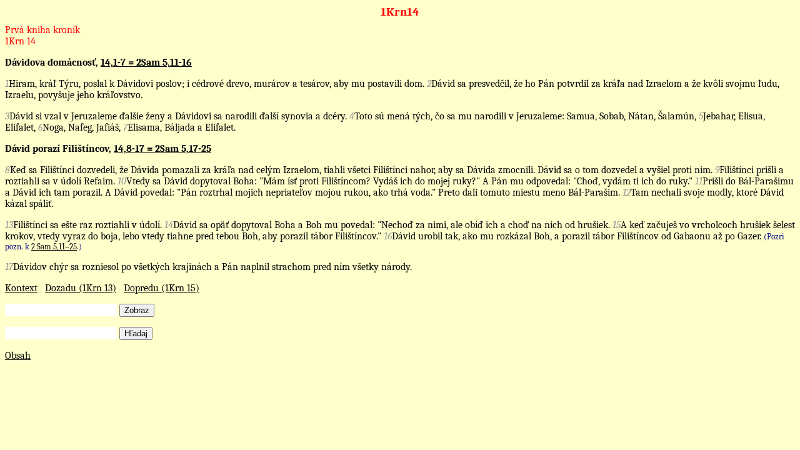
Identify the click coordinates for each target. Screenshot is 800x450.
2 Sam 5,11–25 (54, 246)
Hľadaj (136, 333)
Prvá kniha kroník (42, 30)
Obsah (18, 355)
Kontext (21, 288)
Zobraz (136, 310)
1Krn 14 (20, 41)
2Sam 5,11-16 (164, 62)
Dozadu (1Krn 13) (80, 288)
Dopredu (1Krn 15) (161, 288)
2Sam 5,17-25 (183, 148)
